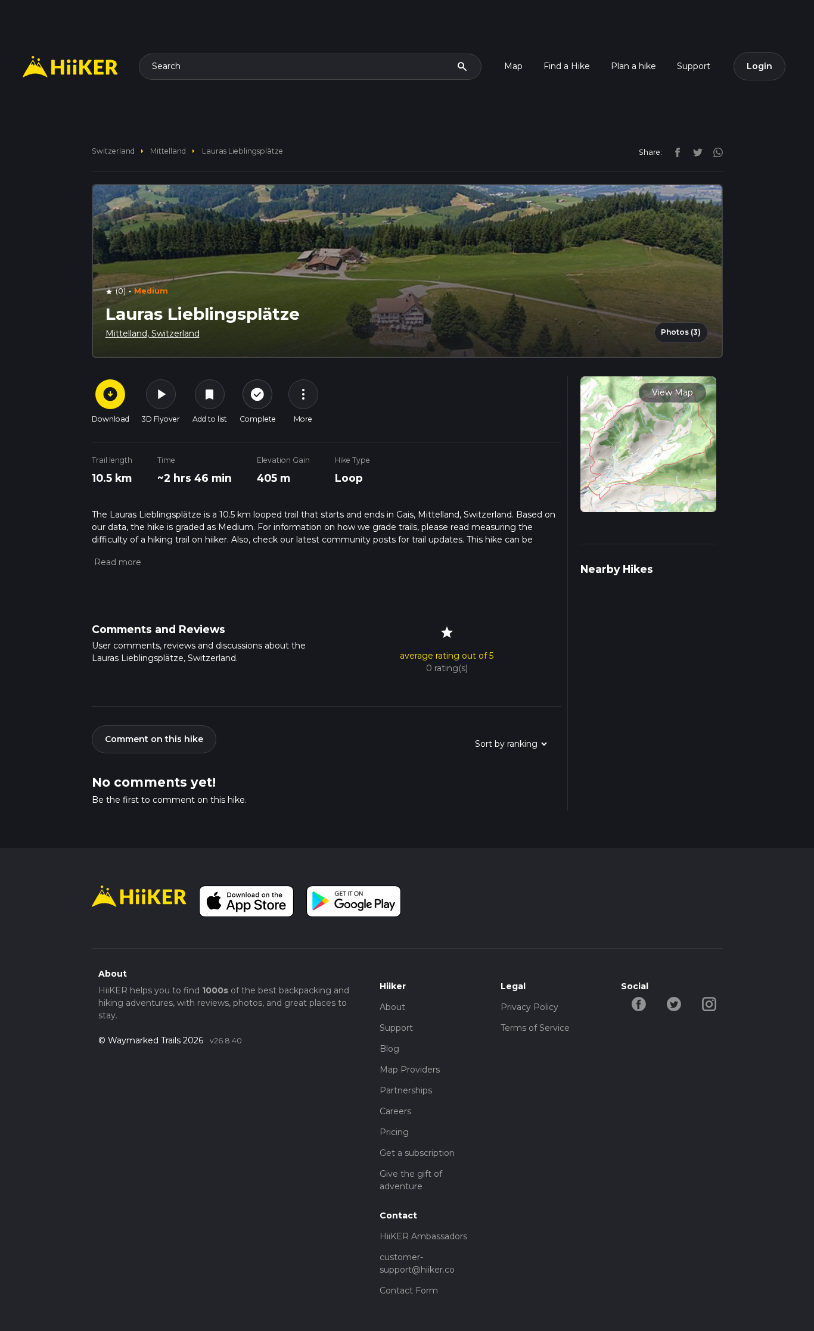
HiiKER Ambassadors (423, 1236)
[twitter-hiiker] (673, 1003)
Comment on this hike (154, 739)
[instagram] (714, 151)
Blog (389, 1048)
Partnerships (406, 1090)
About (392, 1007)
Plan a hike (633, 66)
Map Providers (410, 1069)
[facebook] (674, 151)
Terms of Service (535, 1028)
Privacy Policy (529, 1007)
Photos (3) (681, 332)
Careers (395, 1111)
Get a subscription (417, 1153)
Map (513, 66)
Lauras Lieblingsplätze (242, 150)
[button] (116, 562)
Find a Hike (566, 66)
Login (759, 66)
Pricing (394, 1132)
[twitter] (695, 151)
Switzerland (113, 150)
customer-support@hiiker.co (417, 1263)
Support (693, 66)
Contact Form (409, 1290)
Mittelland (168, 150)
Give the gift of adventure (411, 1180)
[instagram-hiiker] (708, 1003)
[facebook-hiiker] (638, 1003)
